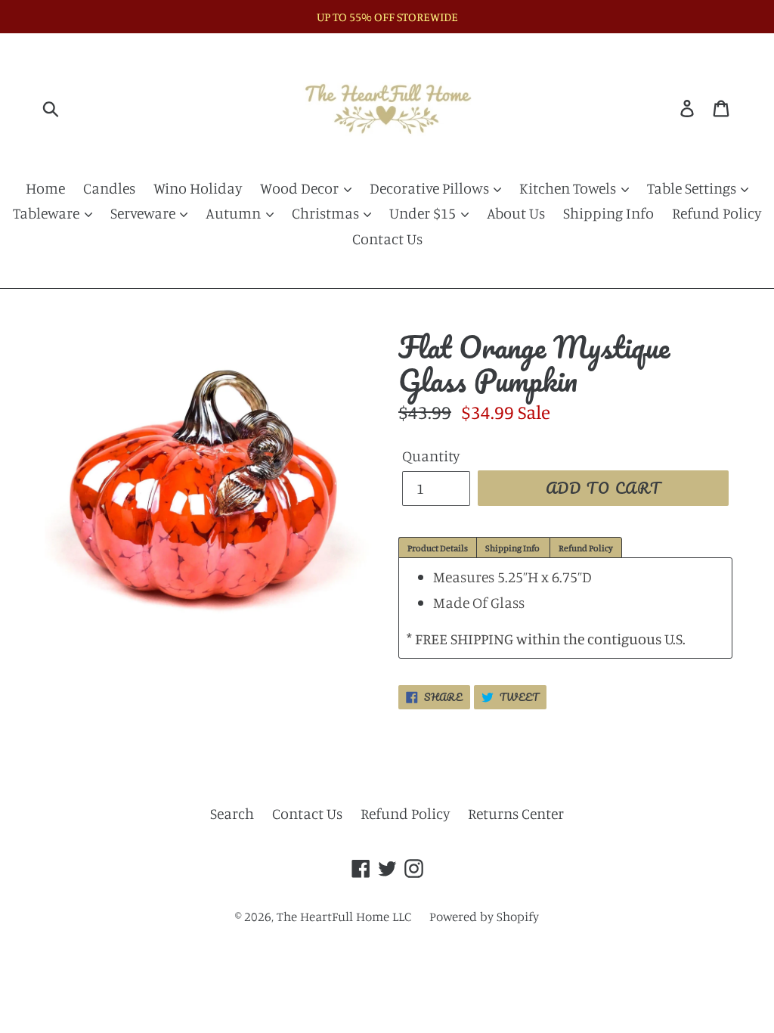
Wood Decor (301, 187)
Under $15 (424, 212)
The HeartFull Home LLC (344, 916)
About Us (516, 212)
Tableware (47, 212)
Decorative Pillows (431, 187)
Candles (109, 187)
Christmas (327, 212)
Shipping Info (608, 212)
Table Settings (693, 187)
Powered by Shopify (484, 916)
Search (232, 813)
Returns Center (516, 813)
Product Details (437, 548)
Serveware (144, 212)
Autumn (235, 212)
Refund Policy (716, 212)
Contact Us (387, 238)
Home (45, 187)
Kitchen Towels (569, 187)
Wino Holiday (197, 187)
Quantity (431, 455)
